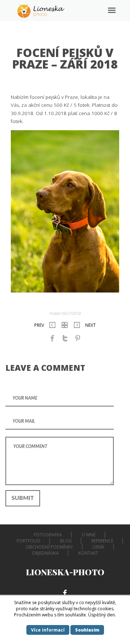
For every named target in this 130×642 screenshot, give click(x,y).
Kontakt (88, 553)
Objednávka (45, 553)
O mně (89, 535)
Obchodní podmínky (49, 547)
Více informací (48, 630)
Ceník (98, 547)
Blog (66, 541)
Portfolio (28, 541)
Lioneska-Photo (65, 572)
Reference (102, 541)
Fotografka (48, 535)
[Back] (65, 325)
